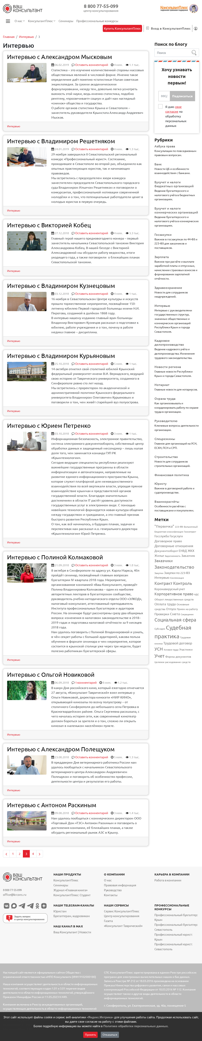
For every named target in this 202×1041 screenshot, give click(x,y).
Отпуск (171, 609)
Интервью (26, 36)
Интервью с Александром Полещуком (61, 749)
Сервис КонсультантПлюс (121, 911)
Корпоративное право (173, 594)
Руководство (113, 890)
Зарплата (161, 257)
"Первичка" (164, 526)
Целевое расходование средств (172, 662)
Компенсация (177, 578)
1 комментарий (86, 682)
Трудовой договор (177, 643)
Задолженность (172, 556)
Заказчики (163, 561)
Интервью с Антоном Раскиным (51, 805)
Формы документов (178, 656)
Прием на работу (187, 609)
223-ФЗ (179, 526)
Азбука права (164, 146)
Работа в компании (167, 880)
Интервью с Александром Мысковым (59, 56)
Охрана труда (165, 398)
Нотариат (161, 385)
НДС (196, 594)
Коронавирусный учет (169, 589)
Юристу (160, 483)
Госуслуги (176, 536)
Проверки (161, 614)
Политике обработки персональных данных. (135, 1026)
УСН (158, 649)
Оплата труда (165, 604)
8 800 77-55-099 (101, 6)
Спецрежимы (164, 439)
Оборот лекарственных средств (174, 599)
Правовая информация (120, 885)
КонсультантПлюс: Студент (72, 895)
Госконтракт (190, 532)
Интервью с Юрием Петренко (49, 425)
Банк (158, 164)
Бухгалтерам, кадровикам (71, 916)
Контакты (110, 895)
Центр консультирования (121, 916)
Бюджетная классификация (168, 532)
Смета (175, 614)
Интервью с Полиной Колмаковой (55, 557)
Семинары (60, 885)
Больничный (191, 526)
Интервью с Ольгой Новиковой (50, 674)
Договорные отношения (173, 546)
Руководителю (165, 421)
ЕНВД (183, 550)
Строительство (166, 457)
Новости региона (167, 367)
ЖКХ (191, 550)
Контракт (163, 583)
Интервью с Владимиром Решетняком (61, 141)
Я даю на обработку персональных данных (175, 116)
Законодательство (174, 566)
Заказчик (188, 555)
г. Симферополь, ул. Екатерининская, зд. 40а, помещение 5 (145, 1005)
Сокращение (187, 614)
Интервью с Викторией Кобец (49, 225)
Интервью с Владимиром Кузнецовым (61, 285)
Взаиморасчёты (166, 501)
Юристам (59, 911)
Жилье (159, 555)
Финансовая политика (171, 475)
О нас (108, 880)
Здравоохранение (168, 287)
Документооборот (166, 550)
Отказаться (110, 1034)
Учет (159, 656)
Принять (90, 1034)
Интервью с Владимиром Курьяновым (61, 355)
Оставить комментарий (91, 64)
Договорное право (168, 541)
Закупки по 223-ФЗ (177, 573)
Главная (9, 36)
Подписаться (182, 96)
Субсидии (159, 628)
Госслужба (161, 536)
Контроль (182, 583)
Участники (186, 649)
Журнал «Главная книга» (70, 890)
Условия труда (171, 650)
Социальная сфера (175, 619)
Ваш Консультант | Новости (72, 932)
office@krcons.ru (14, 894)
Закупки (158, 573)
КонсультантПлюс (65, 880)
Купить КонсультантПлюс (122, 28)
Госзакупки (163, 234)
